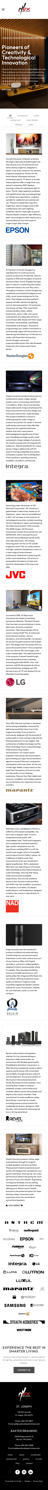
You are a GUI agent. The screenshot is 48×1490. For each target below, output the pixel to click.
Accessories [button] (23, 115)
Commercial (11, 1459)
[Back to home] (24, 9)
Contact (29, 1463)
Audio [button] (36, 115)
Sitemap (27, 1481)
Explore (6, 89)
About (21, 1455)
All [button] (10, 115)
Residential (35, 1455)
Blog (17, 1463)
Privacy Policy (38, 1481)
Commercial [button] (15, 120)
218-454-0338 (27, 1445)
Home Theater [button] (32, 120)
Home (10, 1455)
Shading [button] (18, 124)
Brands (39, 1459)
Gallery (26, 1459)
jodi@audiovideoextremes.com (27, 1424)
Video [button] (30, 124)
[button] (3, 9)
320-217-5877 (27, 1421)
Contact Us (24, 1370)
